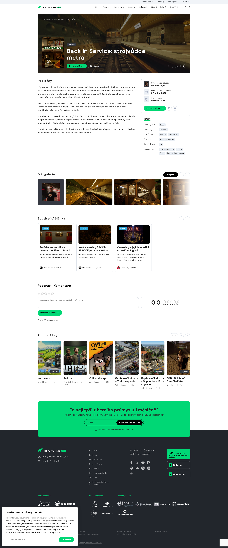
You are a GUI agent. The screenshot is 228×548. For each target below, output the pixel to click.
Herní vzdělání (158, 7)
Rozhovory (119, 7)
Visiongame (46, 19)
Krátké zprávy (172, 2)
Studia (106, 7)
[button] (181, 174)
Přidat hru (186, 2)
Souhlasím (66, 539)
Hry (97, 7)
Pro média (94, 468)
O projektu (94, 450)
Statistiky (160, 2)
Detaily (147, 119)
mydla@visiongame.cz (140, 454)
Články (131, 7)
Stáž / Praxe (95, 464)
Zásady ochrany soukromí (90, 542)
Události (143, 7)
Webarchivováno (124, 531)
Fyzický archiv (147, 2)
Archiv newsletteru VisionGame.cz (99, 483)
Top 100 (174, 7)
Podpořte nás (95, 459)
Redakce (93, 455)
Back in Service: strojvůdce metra (67, 19)
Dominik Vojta (158, 85)
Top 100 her (95, 477)
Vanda (166, 531)
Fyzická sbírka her (99, 473)
